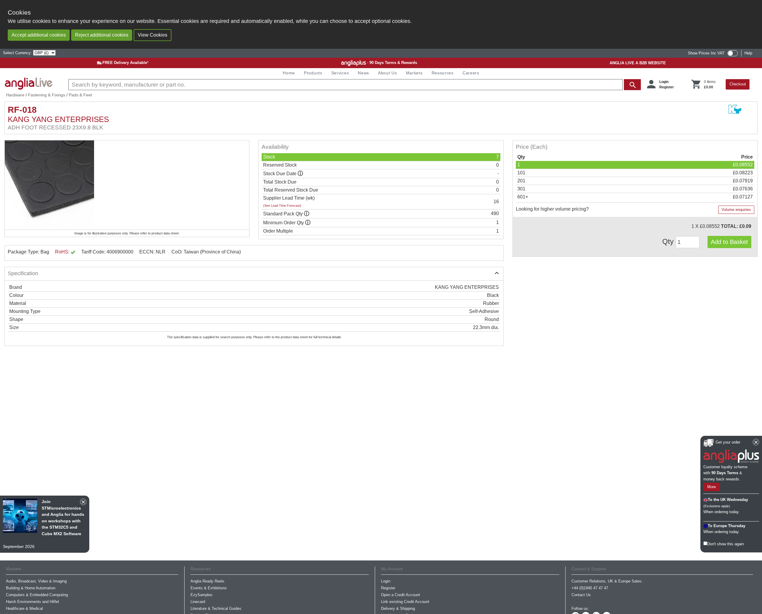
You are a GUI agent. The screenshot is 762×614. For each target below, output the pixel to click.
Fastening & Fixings (46, 95)
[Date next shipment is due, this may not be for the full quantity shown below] (300, 173)
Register (666, 87)
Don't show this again (725, 544)
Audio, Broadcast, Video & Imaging (36, 581)
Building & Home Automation (30, 588)
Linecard (197, 601)
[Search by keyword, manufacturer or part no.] (354, 84)
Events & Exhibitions (208, 588)
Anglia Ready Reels (207, 581)
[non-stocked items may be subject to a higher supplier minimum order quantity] (306, 213)
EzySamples (201, 595)
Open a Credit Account (400, 595)
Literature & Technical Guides (215, 608)
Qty (669, 241)
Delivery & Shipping (398, 608)
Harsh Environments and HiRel (32, 601)
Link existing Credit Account (405, 601)
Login (664, 82)
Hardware (15, 95)
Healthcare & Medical (24, 608)
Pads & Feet (80, 95)
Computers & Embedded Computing (37, 595)
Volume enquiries (736, 209)
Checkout (738, 84)
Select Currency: (18, 53)
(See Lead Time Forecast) (282, 205)
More (711, 487)
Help (748, 53)
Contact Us (581, 595)
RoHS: (63, 251)
